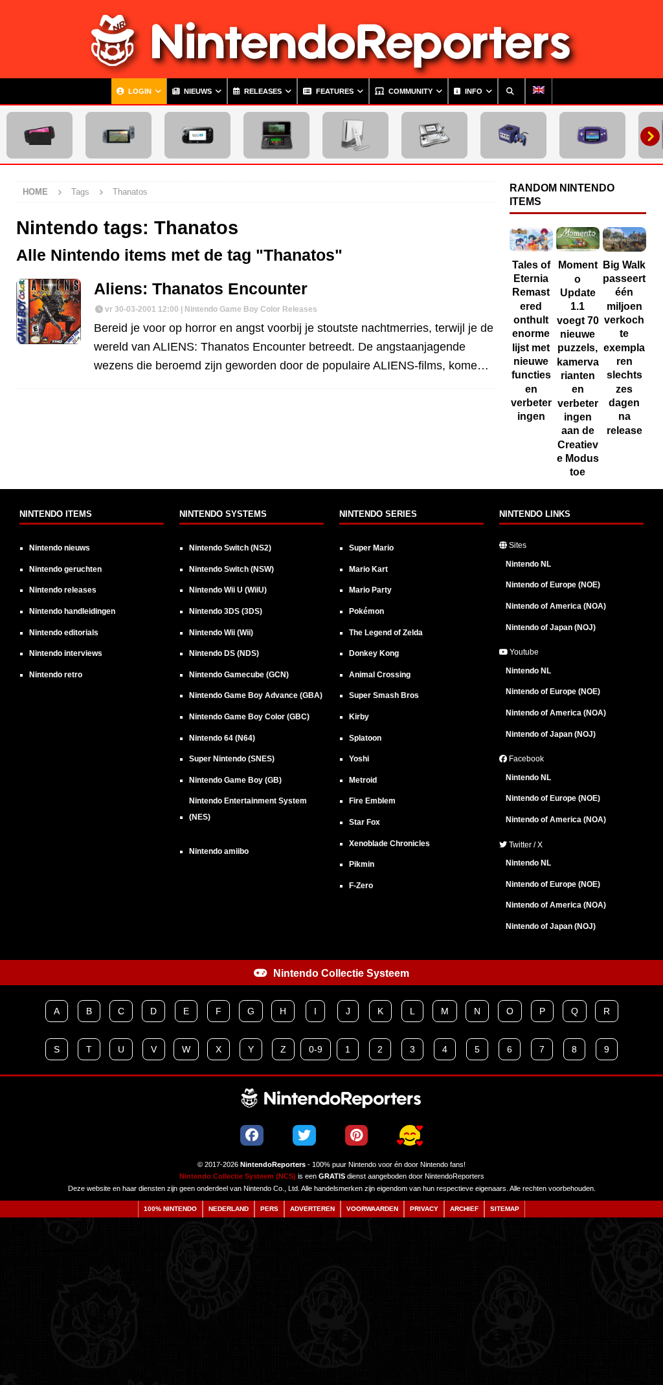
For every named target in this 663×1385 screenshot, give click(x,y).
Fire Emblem (372, 800)
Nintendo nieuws (59, 547)
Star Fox (364, 822)
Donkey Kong (374, 653)
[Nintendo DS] (434, 135)
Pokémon (366, 611)
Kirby (359, 716)
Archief (464, 1208)
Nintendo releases (62, 589)
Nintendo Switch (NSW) (231, 569)
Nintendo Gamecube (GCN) (239, 674)
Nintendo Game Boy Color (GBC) (249, 716)
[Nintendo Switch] (118, 135)
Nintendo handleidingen (72, 611)
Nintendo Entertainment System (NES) (248, 809)
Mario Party (370, 589)
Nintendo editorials (63, 632)
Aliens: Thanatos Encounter (201, 289)
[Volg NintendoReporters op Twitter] (304, 1135)
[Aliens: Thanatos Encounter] (48, 311)
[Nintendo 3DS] (276, 135)
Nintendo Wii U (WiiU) (228, 589)
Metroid (363, 780)
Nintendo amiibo (219, 851)
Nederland (228, 1208)
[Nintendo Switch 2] (39, 135)
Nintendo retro (55, 674)
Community (410, 91)
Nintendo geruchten (65, 569)
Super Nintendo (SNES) (232, 758)
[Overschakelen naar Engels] (538, 91)
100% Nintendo (170, 1208)
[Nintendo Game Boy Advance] (592, 135)
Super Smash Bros (384, 695)
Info (472, 91)
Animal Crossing (379, 674)
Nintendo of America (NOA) (556, 606)
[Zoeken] (511, 91)
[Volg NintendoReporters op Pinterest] (356, 1135)
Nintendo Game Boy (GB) (235, 780)
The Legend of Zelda (386, 632)
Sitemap (504, 1208)
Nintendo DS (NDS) (224, 653)
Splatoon (365, 738)
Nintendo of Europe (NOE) (553, 584)
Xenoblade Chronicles (389, 843)
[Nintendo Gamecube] (513, 135)
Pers (269, 1208)
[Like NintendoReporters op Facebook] (252, 1135)
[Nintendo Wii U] (197, 135)
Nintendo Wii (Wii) (221, 632)
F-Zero (361, 885)
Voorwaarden (372, 1208)
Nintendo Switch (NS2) (230, 547)
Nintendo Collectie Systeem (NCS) (237, 1176)
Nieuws (197, 91)
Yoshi (359, 758)
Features (334, 91)
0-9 (315, 1049)
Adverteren (312, 1208)
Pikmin (361, 864)
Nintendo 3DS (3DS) (225, 611)
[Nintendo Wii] (355, 135)
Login (139, 91)
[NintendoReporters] (331, 68)
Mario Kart (368, 569)
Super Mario (371, 547)
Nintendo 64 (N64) (222, 738)
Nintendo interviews (65, 653)
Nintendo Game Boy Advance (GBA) (255, 695)
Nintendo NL (528, 564)
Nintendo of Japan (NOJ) (551, 627)
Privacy (424, 1208)
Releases (262, 91)
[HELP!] (410, 1135)
